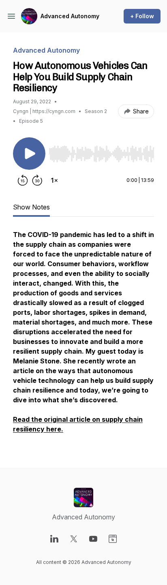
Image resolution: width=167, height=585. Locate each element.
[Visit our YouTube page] (93, 539)
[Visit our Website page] (113, 539)
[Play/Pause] (29, 153)
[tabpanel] (83, 336)
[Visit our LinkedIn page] (54, 539)
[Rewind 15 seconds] (22, 180)
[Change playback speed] (54, 180)
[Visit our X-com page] (74, 539)
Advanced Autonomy (70, 16)
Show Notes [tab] (31, 207)
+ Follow (142, 16)
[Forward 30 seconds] (37, 180)
